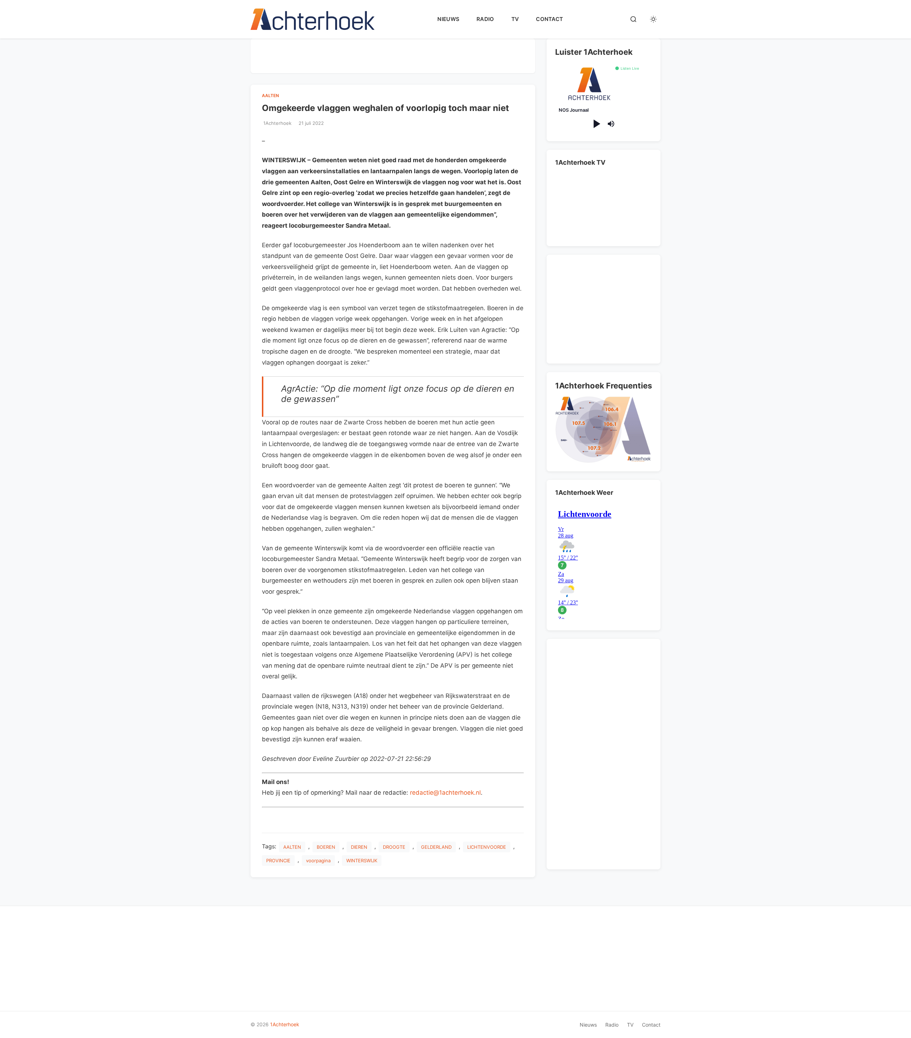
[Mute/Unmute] (611, 123)
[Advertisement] (392, 54)
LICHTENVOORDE (486, 847)
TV (515, 19)
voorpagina (318, 860)
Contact (549, 19)
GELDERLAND (436, 847)
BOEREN (326, 847)
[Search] (633, 19)
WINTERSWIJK (361, 860)
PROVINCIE (278, 860)
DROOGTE (394, 847)
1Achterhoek (284, 1024)
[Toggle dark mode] (653, 19)
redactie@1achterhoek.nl (445, 792)
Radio (485, 19)
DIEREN (359, 847)
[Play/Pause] (596, 124)
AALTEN (270, 95)
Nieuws (448, 19)
